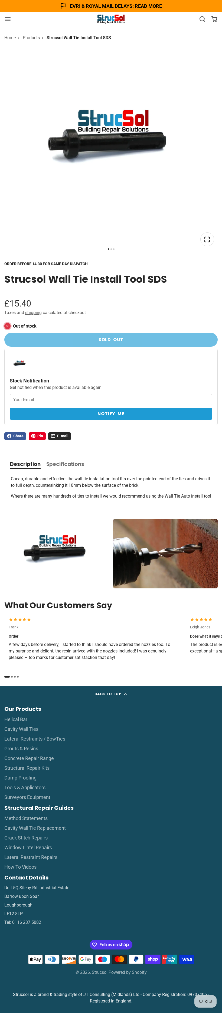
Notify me (110, 414)
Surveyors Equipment (27, 797)
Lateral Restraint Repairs (30, 857)
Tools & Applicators (24, 787)
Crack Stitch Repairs (26, 838)
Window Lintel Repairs (28, 847)
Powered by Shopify (128, 972)
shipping (33, 312)
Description (25, 465)
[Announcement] (111, 6)
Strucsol (99, 972)
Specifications (65, 465)
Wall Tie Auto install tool (188, 496)
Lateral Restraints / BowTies (34, 739)
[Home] (111, 19)
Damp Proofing (20, 778)
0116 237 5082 (26, 922)
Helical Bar (15, 719)
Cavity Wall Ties (21, 729)
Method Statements (26, 818)
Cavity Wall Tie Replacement (35, 828)
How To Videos (20, 867)
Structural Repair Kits (27, 768)
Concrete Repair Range (29, 758)
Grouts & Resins (21, 748)
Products (31, 37)
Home (10, 37)
